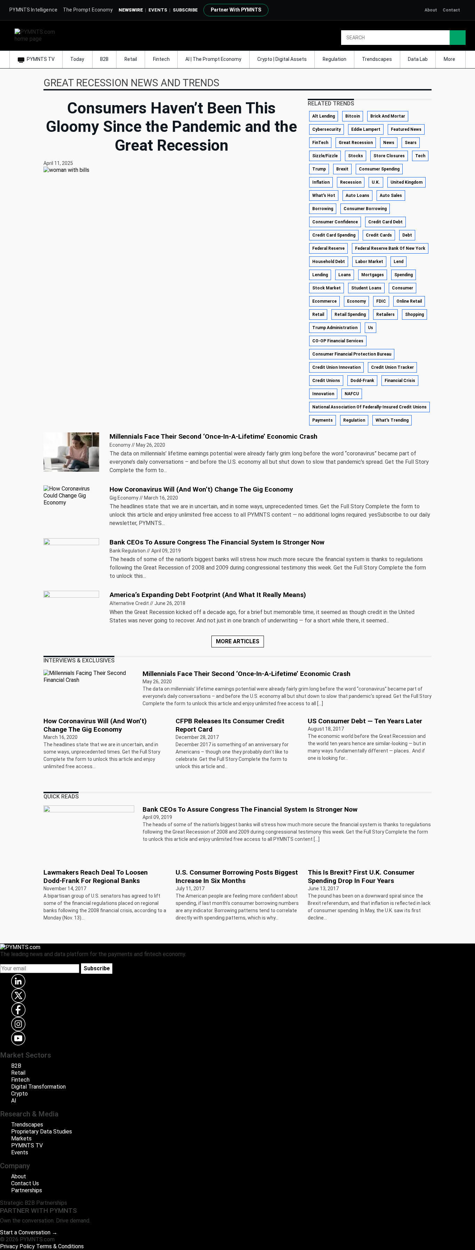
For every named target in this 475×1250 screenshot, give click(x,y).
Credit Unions (326, 380)
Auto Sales (391, 195)
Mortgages (372, 274)
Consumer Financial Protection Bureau (351, 354)
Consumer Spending (379, 169)
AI (13, 1100)
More (450, 59)
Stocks (355, 155)
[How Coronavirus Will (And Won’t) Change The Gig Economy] (72, 495)
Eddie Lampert (365, 129)
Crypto (19, 1093)
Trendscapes (377, 59)
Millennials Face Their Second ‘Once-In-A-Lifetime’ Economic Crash (213, 436)
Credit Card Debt (385, 222)
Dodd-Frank (362, 380)
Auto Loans (357, 195)
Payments (322, 420)
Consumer (402, 288)
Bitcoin (352, 116)
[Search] (458, 37)
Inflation (321, 182)
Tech (420, 155)
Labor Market (369, 261)
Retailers (385, 314)
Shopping (414, 314)
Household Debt (328, 261)
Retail (130, 59)
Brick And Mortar (387, 116)
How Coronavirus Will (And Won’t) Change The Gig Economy (201, 489)
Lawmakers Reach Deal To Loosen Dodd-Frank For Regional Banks (95, 876)
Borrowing (322, 208)
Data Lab (418, 59)
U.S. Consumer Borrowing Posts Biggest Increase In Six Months (237, 876)
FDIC (381, 301)
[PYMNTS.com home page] (37, 35)
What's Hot (323, 195)
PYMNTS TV (41, 59)
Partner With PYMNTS (236, 10)
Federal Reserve (328, 248)
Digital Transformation (38, 1086)
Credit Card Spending (333, 235)
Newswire (131, 10)
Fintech (161, 59)
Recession (350, 182)
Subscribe (96, 968)
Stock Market (326, 288)
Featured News (406, 129)
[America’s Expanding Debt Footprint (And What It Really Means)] (71, 610)
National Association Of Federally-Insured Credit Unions (369, 407)
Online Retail (409, 301)
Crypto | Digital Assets (282, 59)
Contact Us (25, 1183)
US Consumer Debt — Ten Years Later (365, 721)
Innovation (323, 393)
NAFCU (352, 393)
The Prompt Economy (88, 10)
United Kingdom (406, 182)
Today (77, 59)
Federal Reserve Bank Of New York (390, 248)
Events (157, 10)
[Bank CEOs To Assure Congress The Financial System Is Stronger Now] (71, 557)
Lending (320, 274)
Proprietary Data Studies (41, 1131)
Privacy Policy (17, 1246)
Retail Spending (350, 314)
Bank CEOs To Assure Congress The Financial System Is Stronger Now (217, 542)
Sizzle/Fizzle (325, 155)
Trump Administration (334, 327)
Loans (344, 274)
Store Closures (389, 155)
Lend (398, 261)
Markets (21, 1138)
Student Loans (366, 288)
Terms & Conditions (60, 1246)
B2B (104, 59)
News (388, 142)
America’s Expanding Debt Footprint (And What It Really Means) (208, 595)
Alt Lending (323, 116)
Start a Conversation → (28, 1232)
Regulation (334, 59)
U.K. (376, 182)
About (431, 10)
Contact (451, 10)
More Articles (237, 641)
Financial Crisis (400, 380)
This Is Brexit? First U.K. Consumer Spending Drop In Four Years (361, 876)
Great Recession (356, 142)
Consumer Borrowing (365, 208)
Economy (356, 301)
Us (370, 327)
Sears (411, 142)
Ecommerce (324, 301)
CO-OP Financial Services (337, 341)
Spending (403, 274)
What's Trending (392, 420)
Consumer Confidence (335, 222)
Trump (319, 169)
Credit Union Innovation (336, 367)
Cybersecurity (326, 129)
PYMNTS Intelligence (33, 10)
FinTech (320, 142)
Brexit (342, 169)
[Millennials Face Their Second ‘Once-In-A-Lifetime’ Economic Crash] (71, 451)
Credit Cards (379, 235)
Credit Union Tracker (392, 367)
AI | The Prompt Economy (213, 59)
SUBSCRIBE (185, 10)
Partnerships (26, 1190)
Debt (407, 235)
